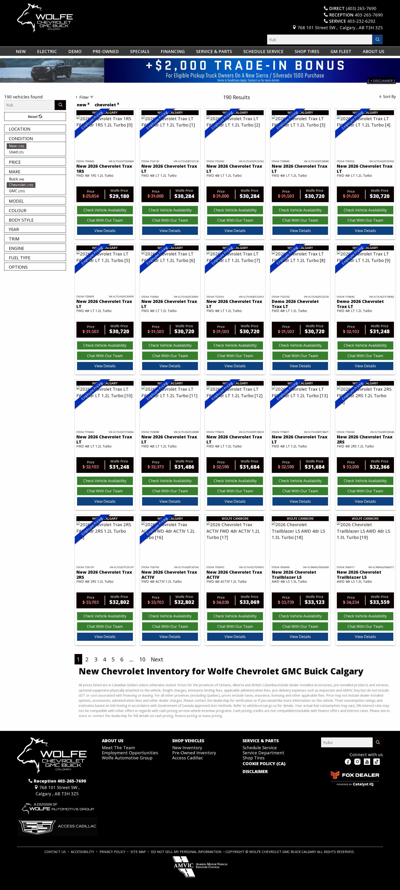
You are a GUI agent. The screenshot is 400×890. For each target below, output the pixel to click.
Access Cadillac (187, 758)
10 (142, 659)
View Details (105, 230)
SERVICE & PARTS (261, 740)
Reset (33, 116)
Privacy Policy (113, 851)
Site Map (139, 851)
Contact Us (55, 851)
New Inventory (187, 747)
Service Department (263, 752)
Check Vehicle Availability (104, 210)
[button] (21, 51)
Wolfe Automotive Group (127, 758)
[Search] (377, 39)
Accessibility (83, 851)
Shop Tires (254, 758)
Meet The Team (118, 747)
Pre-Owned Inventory (194, 752)
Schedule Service (260, 747)
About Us (112, 740)
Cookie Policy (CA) (264, 763)
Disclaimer (255, 771)
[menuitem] (36, 146)
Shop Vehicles (188, 740)
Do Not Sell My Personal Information (186, 851)
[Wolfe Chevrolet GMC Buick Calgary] (45, 17)
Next (157, 659)
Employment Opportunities (130, 752)
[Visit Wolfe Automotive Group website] (57, 806)
